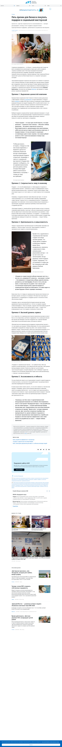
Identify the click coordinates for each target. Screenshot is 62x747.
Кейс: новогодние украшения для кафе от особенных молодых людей (30, 443)
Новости (13, 611)
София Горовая (15, 30)
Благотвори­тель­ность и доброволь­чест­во (27, 30)
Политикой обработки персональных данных (50, 741)
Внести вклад (19, 469)
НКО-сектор (18, 561)
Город (21, 581)
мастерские (31, 479)
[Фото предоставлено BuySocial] (21, 348)
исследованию (28, 99)
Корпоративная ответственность (41, 30)
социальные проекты (25, 480)
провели (17, 101)
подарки (35, 479)
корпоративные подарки (23, 479)
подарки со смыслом (41, 479)
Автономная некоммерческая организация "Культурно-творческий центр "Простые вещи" (31, 482)
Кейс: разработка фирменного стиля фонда (23, 439)
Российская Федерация (18, 476)
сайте (26, 433)
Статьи (13, 14)
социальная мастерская (16, 480)
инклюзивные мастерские (25, 478)
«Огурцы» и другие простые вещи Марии (23, 441)
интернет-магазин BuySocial (36, 478)
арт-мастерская (17, 478)
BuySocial (34, 89)
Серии (13, 599)
